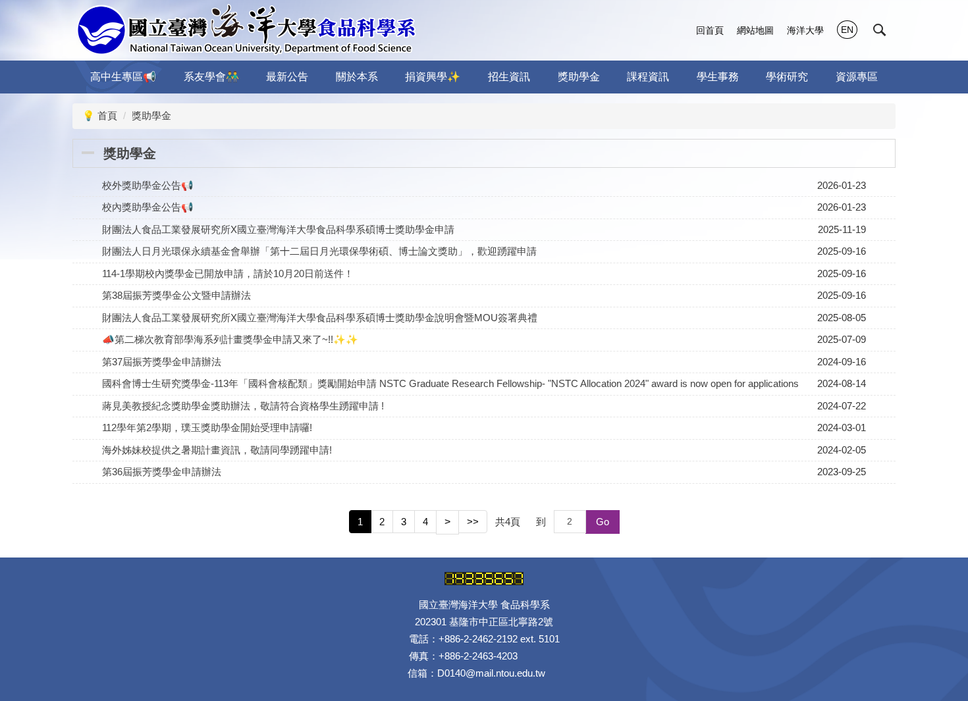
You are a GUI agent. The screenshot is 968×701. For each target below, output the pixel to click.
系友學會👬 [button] (211, 76)
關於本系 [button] (357, 76)
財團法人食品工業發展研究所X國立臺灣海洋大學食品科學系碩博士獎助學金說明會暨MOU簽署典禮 (319, 317)
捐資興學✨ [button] (432, 76)
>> (473, 521)
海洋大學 (805, 30)
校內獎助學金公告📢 (148, 207)
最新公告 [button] (287, 76)
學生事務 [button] (718, 76)
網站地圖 (755, 30)
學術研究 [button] (787, 76)
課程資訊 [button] (648, 76)
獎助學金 (151, 115)
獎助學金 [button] (579, 76)
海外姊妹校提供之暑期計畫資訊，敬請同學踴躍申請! (217, 449)
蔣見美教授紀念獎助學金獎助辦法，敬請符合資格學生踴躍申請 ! (243, 405)
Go (602, 521)
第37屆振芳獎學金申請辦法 (161, 361)
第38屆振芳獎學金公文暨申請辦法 (176, 295)
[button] (879, 30)
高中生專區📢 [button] (123, 76)
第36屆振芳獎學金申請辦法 (161, 471)
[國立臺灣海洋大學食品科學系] (245, 30)
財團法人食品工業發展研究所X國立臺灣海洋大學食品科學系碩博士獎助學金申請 (278, 229)
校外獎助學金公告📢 (148, 185)
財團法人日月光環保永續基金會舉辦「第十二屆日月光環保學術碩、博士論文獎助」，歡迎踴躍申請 (319, 251)
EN (847, 29)
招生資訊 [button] (509, 76)
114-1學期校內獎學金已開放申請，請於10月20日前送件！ (228, 273)
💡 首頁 (99, 115)
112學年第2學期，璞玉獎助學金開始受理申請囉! (207, 427)
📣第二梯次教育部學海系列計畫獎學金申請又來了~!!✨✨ (230, 339)
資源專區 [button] (857, 76)
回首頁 (710, 30)
